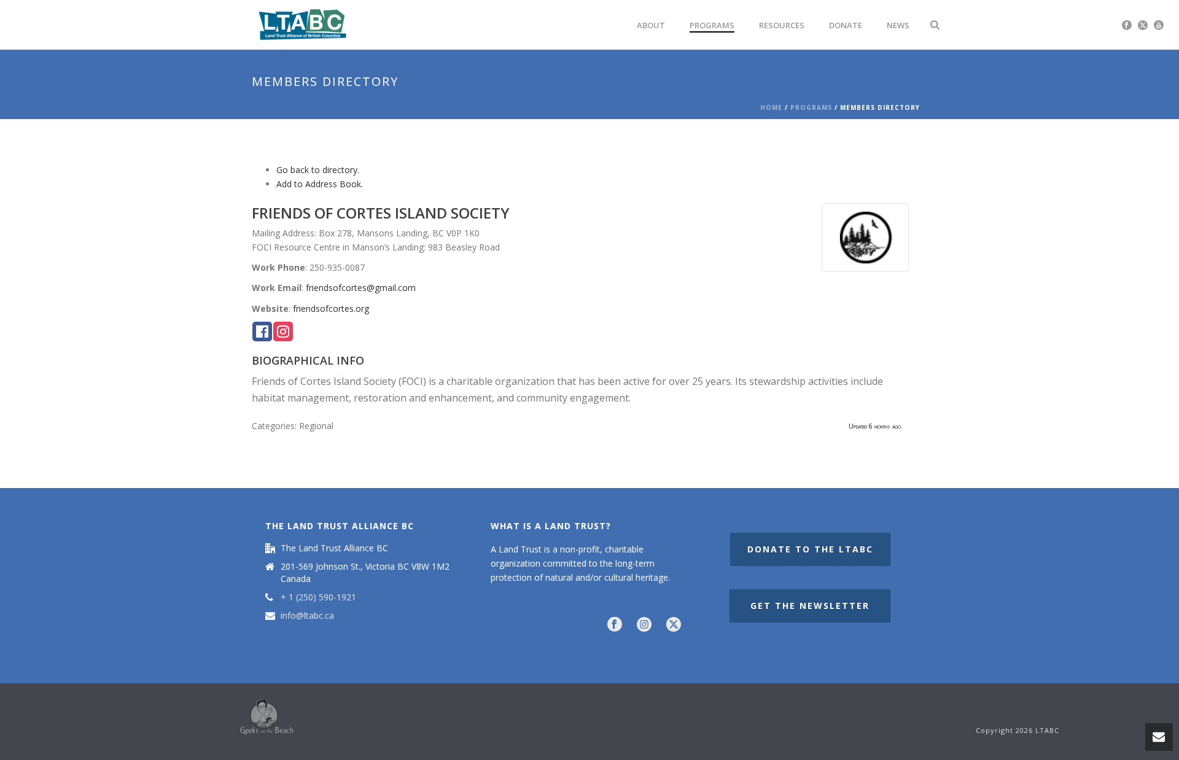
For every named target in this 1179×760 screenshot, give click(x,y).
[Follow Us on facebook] (614, 625)
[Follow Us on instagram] (644, 625)
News (898, 25)
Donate (845, 25)
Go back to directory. (317, 170)
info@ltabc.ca (307, 615)
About (651, 25)
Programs (712, 25)
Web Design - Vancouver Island (266, 717)
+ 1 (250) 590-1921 (318, 597)
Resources (781, 25)
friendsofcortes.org (331, 308)
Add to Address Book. (319, 184)
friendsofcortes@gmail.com (361, 287)
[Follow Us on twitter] (673, 625)
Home (771, 107)
